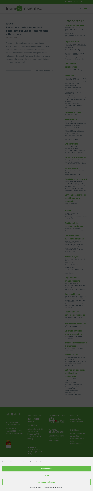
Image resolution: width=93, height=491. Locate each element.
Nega (46, 475)
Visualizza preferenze (46, 482)
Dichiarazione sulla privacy (53, 487)
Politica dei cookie (36, 487)
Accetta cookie (46, 469)
